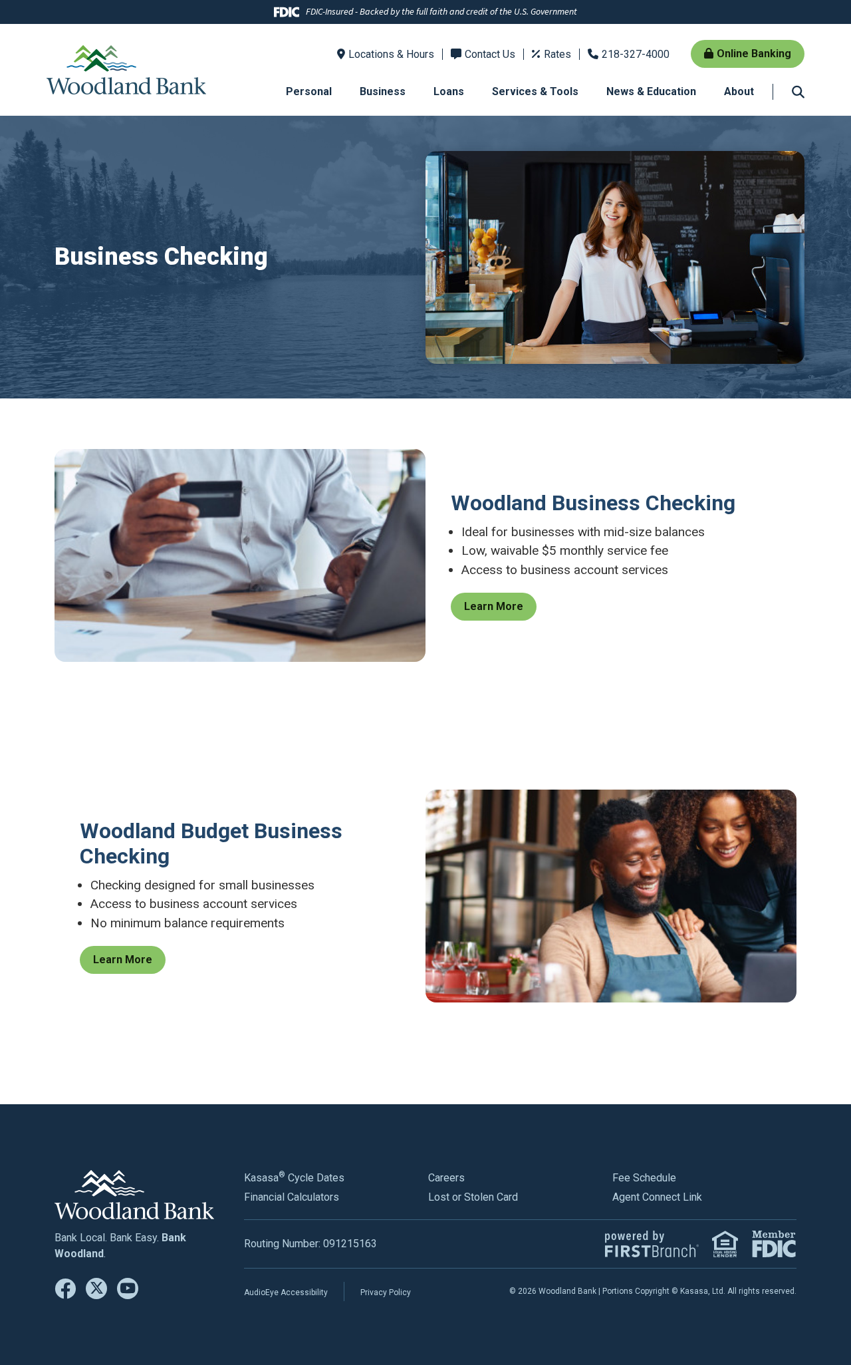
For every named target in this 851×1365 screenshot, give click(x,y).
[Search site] (798, 91)
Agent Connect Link (657, 1197)
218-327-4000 (635, 54)
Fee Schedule (644, 1177)
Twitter (96, 1288)
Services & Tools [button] (535, 91)
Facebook (65, 1288)
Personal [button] (309, 91)
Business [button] (383, 91)
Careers (446, 1177)
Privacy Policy (385, 1292)
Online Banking (754, 53)
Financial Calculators (291, 1197)
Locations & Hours (391, 54)
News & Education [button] (651, 91)
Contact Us (490, 54)
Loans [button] (448, 91)
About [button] (739, 91)
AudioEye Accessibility (286, 1292)
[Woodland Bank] (126, 68)
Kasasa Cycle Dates (294, 1177)
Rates (557, 54)
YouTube (127, 1288)
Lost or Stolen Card (473, 1197)
